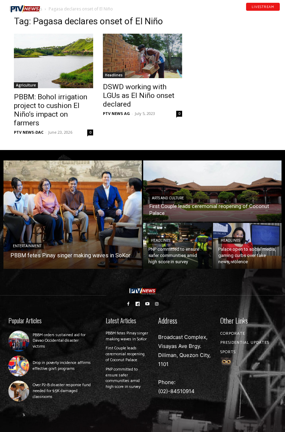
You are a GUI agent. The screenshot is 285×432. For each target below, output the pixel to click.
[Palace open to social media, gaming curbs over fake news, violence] (247, 246)
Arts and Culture (168, 198)
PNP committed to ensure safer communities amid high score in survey (123, 378)
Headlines (114, 75)
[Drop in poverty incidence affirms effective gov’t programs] (18, 366)
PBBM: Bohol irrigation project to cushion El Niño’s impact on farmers (50, 110)
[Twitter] (277, 13)
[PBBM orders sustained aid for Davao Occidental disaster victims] (18, 341)
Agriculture (26, 85)
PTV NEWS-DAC (28, 132)
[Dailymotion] (259, 13)
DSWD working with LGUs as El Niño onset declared (138, 95)
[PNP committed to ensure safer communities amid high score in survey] (177, 246)
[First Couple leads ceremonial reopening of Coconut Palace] (212, 191)
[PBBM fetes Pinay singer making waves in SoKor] (72, 214)
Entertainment (27, 246)
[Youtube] (268, 13)
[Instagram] (157, 303)
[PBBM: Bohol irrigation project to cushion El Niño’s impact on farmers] (53, 61)
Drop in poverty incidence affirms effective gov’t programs (62, 365)
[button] (53, 6)
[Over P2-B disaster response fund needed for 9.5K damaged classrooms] (18, 391)
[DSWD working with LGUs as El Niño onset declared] (142, 56)
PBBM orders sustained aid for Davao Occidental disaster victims (59, 341)
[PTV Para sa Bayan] (25, 9)
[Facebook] (250, 13)
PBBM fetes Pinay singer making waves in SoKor (127, 336)
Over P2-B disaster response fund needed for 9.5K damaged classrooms (62, 391)
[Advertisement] (231, 50)
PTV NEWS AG (116, 113)
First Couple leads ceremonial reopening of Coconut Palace (125, 354)
